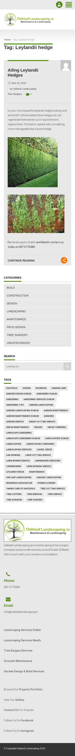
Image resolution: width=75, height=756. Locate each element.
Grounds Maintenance (18, 660)
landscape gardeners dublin (23, 438)
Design (12, 303)
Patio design (16, 327)
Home (7, 40)
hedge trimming (57, 427)
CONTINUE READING (21, 260)
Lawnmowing (13, 466)
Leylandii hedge (15, 472)
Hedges (38, 427)
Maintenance (16, 319)
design (26, 388)
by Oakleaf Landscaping (23, 89)
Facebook (27, 720)
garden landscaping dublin (22, 410)
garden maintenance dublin (22, 416)
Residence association (19, 483)
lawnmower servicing (47, 460)
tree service (55, 494)
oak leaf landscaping (18, 477)
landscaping (13, 444)
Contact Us (11, 710)
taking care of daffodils (20, 488)
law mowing (13, 455)
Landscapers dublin (56, 438)
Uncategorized (18, 342)
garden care (59, 388)
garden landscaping (41, 405)
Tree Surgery (15, 94)
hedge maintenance (17, 427)
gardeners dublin (46, 394)
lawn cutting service (38, 455)
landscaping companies (40, 444)
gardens (49, 416)
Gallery (19, 699)
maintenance (36, 472)
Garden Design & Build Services (24, 671)
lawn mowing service (38, 466)
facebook (41, 388)
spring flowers (46, 483)
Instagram (27, 730)
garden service (15, 421)
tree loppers (14, 494)
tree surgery (34, 500)
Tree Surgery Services (18, 650)
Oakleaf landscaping (49, 477)
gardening (12, 399)
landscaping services (19, 449)
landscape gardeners (19, 433)
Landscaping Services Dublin (22, 630)
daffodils (12, 388)
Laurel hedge (44, 449)
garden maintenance (56, 410)
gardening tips (15, 405)
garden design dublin (18, 394)
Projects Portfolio (30, 689)
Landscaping (16, 311)
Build (11, 287)
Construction (17, 295)
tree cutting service (52, 488)
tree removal (34, 494)
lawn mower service (18, 460)
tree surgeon (14, 500)
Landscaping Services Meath (22, 640)
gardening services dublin (38, 399)
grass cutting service (42, 421)
